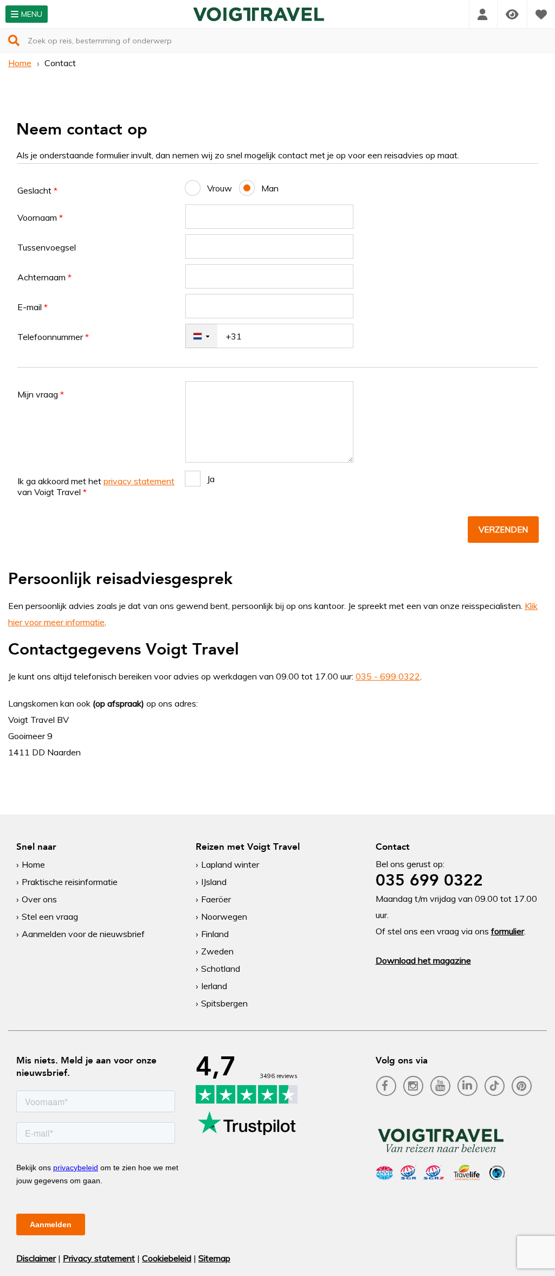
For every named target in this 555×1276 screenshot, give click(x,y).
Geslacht (37, 190)
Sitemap (214, 1258)
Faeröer (216, 899)
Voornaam (40, 217)
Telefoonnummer (53, 336)
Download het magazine (423, 960)
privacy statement (139, 481)
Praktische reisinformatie (70, 881)
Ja (211, 478)
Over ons (39, 899)
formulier (507, 931)
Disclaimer (36, 1258)
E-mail (32, 307)
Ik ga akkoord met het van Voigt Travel (96, 486)
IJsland (214, 881)
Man (270, 188)
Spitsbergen (224, 1003)
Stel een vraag (50, 916)
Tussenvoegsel (46, 247)
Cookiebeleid (166, 1258)
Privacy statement (99, 1258)
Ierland (214, 985)
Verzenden (503, 529)
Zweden (217, 951)
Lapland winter (230, 864)
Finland (215, 933)
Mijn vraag (40, 394)
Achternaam (44, 277)
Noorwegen (224, 916)
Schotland (220, 968)
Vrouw (219, 188)
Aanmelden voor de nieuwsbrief (83, 933)
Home (19, 62)
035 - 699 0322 (388, 676)
